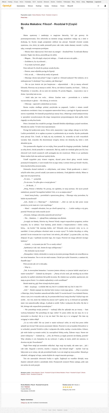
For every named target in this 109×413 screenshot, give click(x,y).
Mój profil (70, 6)
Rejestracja (90, 1)
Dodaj (83, 1)
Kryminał (39, 1)
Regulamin (59, 410)
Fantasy (10, 1)
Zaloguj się (24, 402)
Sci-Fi (34, 1)
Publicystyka (67, 1)
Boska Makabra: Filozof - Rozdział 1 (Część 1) (44, 15)
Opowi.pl (7, 5)
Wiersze (30, 6)
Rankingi (38, 6)
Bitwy (73, 1)
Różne (78, 1)
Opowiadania (21, 6)
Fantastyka (28, 1)
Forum (62, 6)
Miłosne (4, 1)
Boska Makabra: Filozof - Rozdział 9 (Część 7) (69, 372)
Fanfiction (59, 1)
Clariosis (27, 387)
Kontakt (65, 410)
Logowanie (98, 1)
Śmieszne (46, 1)
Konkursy (54, 6)
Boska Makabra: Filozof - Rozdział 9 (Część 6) (43, 372)
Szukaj (46, 6)
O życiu (16, 1)
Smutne (53, 1)
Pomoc (54, 410)
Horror (21, 1)
